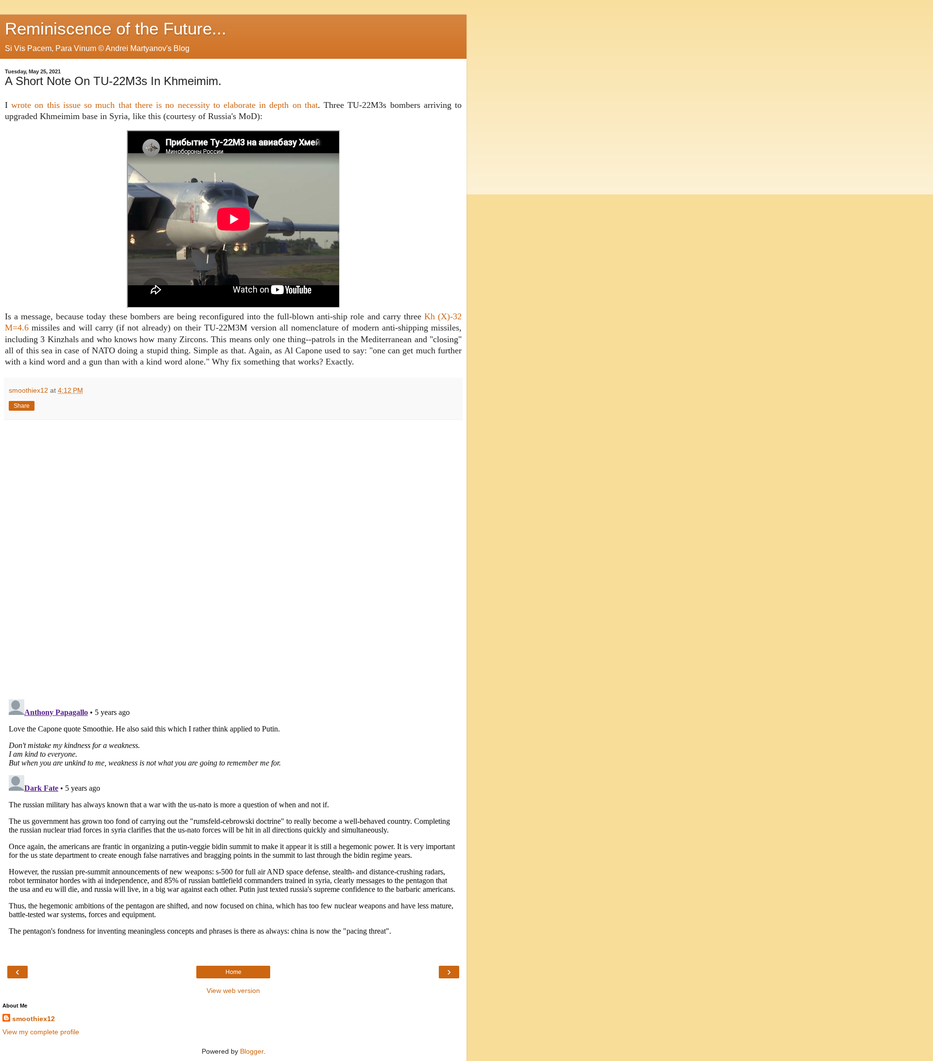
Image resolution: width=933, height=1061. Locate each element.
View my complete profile (40, 1032)
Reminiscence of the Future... (115, 28)
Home (233, 972)
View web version (233, 990)
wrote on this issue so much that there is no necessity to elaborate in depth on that (164, 105)
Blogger (251, 1051)
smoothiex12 (33, 1019)
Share (22, 405)
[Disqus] (233, 556)
